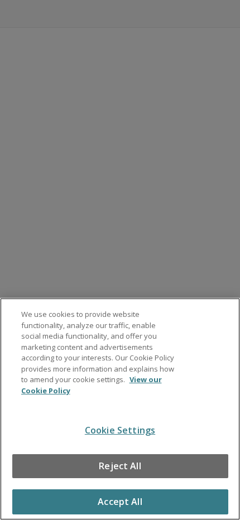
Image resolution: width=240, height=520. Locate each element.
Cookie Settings (120, 430)
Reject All (120, 466)
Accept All (120, 501)
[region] (120, 409)
